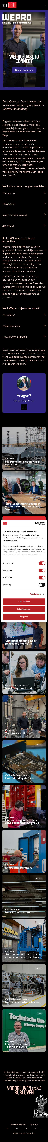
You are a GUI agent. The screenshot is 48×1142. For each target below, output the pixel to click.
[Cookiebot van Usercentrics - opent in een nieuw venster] (35, 523)
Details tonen (35, 594)
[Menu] (44, 4)
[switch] (42, 570)
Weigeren (24, 617)
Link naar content (10, 428)
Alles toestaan (24, 602)
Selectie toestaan (24, 609)
